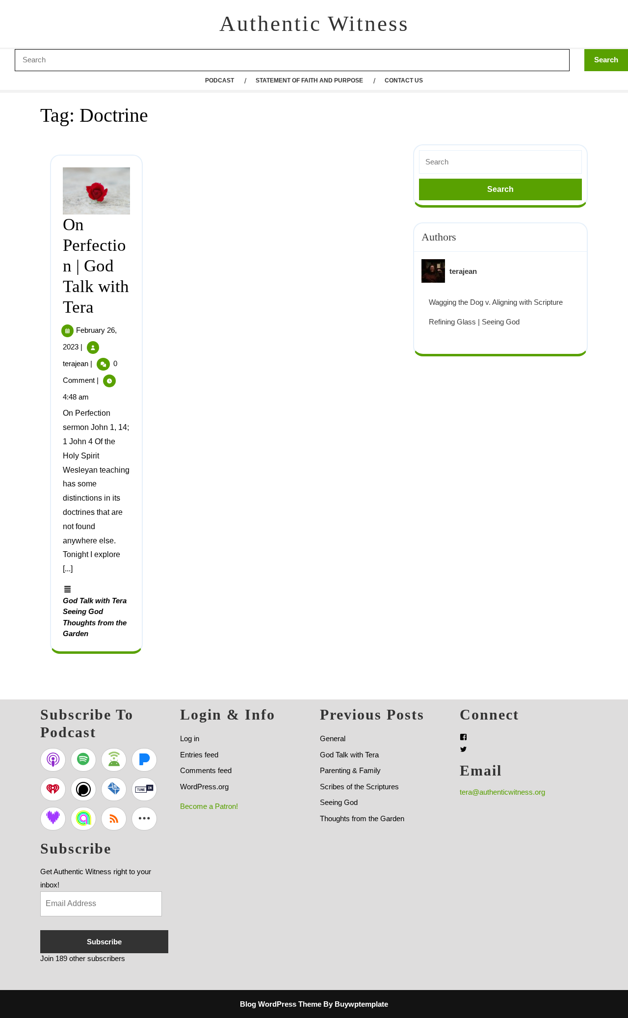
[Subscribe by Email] (114, 789)
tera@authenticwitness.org (502, 792)
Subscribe (104, 942)
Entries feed (199, 754)
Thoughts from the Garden (362, 818)
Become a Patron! (209, 806)
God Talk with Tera (95, 600)
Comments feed (206, 770)
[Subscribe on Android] (114, 760)
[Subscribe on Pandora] (144, 760)
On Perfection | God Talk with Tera (96, 266)
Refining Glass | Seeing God (474, 322)
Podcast (219, 80)
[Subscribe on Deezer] (53, 818)
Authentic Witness (314, 23)
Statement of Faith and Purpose (309, 80)
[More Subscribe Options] (144, 818)
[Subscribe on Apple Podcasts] (53, 760)
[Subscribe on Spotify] (83, 760)
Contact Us (404, 80)
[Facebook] (463, 737)
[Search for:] (500, 162)
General (332, 738)
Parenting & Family (350, 770)
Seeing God (83, 611)
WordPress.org (204, 786)
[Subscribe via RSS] (114, 818)
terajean (75, 363)
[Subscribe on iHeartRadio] (53, 789)
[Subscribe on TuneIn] (144, 789)
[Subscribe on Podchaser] (83, 789)
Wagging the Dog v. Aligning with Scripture (496, 302)
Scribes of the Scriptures (359, 786)
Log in (189, 738)
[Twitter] (463, 749)
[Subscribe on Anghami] (83, 818)
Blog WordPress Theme (280, 1004)
